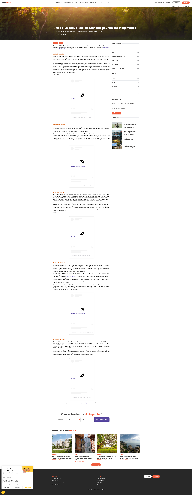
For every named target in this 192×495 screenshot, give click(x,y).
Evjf (125, 53)
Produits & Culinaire (125, 68)
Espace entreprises (55, 484)
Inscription (185, 2)
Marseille (125, 86)
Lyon (125, 82)
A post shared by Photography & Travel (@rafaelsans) (83, 185)
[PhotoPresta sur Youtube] (186, 6)
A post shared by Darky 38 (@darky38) (80, 117)
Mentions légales (101, 478)
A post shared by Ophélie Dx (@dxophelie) (81, 255)
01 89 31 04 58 (176, 6)
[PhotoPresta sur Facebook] (182, 6)
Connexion (176, 2)
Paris (125, 78)
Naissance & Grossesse (125, 56)
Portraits (125, 60)
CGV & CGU (99, 482)
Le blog (96, 465)
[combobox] (60, 419)
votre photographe (71, 276)
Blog (102, 2)
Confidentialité (100, 480)
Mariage (125, 49)
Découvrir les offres (102, 419)
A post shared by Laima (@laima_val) (79, 397)
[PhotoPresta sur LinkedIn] (188, 6)
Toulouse (125, 90)
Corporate (125, 64)
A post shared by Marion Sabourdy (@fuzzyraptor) (82, 332)
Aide (107, 2)
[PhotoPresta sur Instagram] (184, 6)
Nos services (57, 2)
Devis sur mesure (68, 2)
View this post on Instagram (78, 98)
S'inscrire (116, 113)
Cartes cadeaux (94, 2)
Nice (125, 94)
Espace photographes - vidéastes (162, 2)
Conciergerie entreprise (81, 2)
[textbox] (60, 419)
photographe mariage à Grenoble (85, 402)
